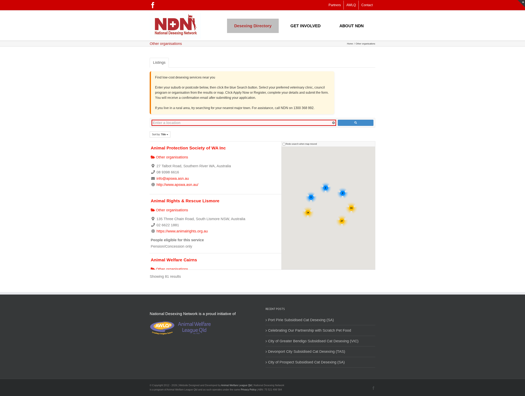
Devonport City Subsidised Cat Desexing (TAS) (306, 351)
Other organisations (171, 157)
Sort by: (159, 134)
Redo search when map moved (301, 144)
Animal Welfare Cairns (174, 259)
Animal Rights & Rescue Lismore (185, 200)
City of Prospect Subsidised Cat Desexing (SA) (306, 362)
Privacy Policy (249, 389)
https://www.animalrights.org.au (182, 231)
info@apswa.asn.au (172, 178)
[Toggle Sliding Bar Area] (521, 3)
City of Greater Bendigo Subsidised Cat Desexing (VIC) (313, 341)
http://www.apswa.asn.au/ (177, 185)
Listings (159, 62)
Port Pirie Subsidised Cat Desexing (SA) (301, 320)
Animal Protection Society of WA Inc (188, 148)
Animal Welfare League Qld (236, 385)
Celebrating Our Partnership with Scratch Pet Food (309, 330)
